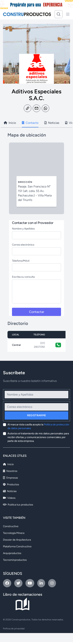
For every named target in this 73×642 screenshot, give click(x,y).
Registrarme (36, 415)
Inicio (10, 464)
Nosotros (11, 471)
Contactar (36, 312)
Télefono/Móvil (20, 260)
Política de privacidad (14, 628)
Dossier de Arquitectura (17, 539)
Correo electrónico (23, 244)
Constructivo (10, 526)
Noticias (11, 491)
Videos (11, 498)
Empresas (12, 477)
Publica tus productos (20, 504)
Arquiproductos (12, 553)
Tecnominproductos (15, 560)
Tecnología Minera (13, 533)
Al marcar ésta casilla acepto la (38, 426)
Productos (12, 484)
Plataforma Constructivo (17, 546)
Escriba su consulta (23, 276)
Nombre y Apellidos (23, 228)
